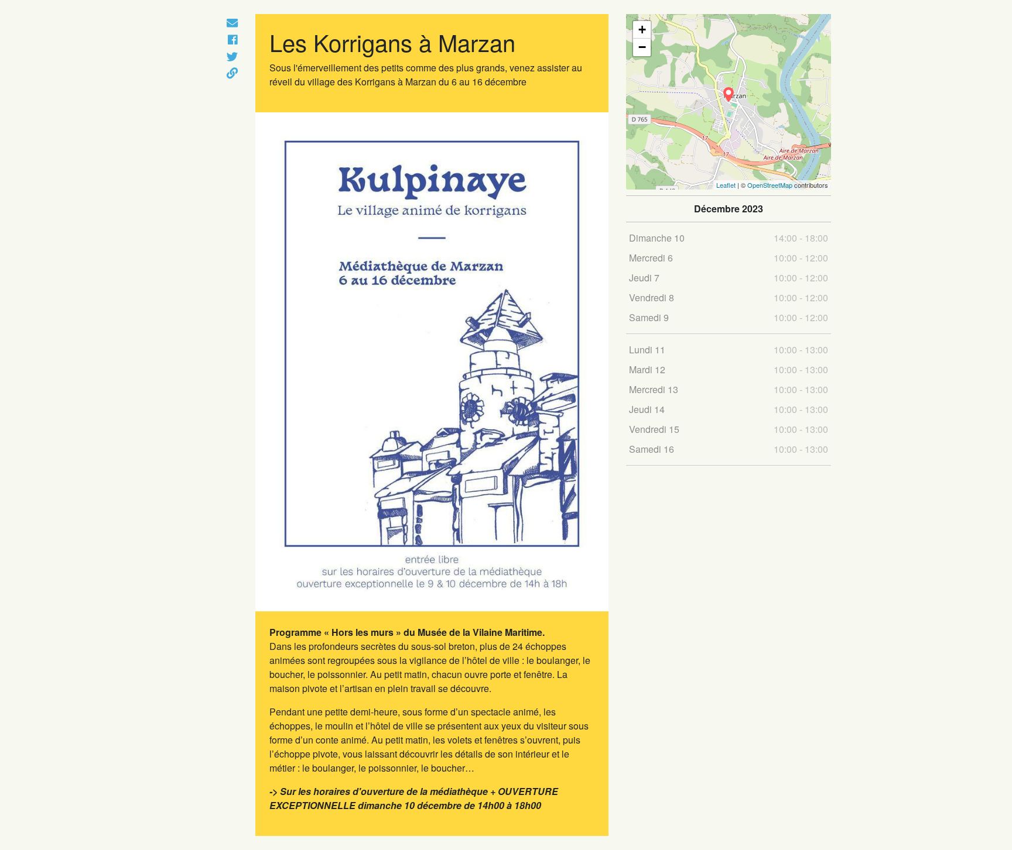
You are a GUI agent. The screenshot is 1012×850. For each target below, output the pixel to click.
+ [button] (642, 29)
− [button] (642, 47)
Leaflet (726, 185)
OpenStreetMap (769, 185)
